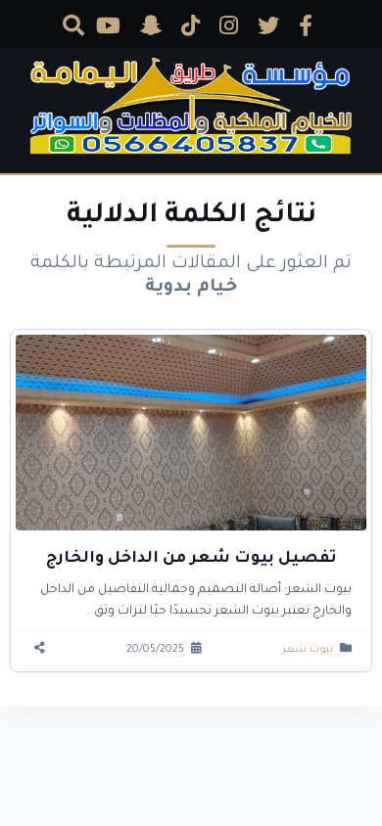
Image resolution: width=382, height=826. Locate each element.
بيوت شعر (307, 650)
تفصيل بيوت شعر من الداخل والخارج (191, 559)
